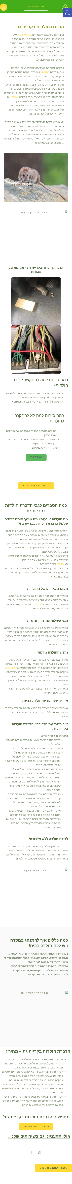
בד (26, 547)
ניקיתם (60, 564)
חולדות (45, 72)
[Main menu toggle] (3, 7)
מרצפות (38, 604)
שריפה (15, 97)
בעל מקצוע (26, 35)
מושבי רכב (11, 668)
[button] (67, 12)
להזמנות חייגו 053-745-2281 (53, 1167)
